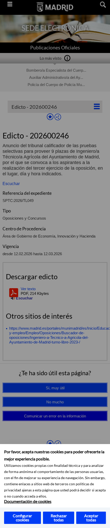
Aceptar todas (91, 517)
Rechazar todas (59, 517)
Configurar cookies (22, 517)
